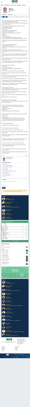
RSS (7, 354)
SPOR (15, 5)
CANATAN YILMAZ (8, 304)
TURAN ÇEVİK (8, 315)
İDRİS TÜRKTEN (8, 319)
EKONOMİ (23, 5)
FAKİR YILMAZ (8, 334)
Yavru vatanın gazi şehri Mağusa (7, 166)
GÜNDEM (2, 5)
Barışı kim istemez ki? (9, 218)
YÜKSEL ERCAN (8, 198)
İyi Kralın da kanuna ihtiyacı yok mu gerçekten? (12, 290)
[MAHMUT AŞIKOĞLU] (5, 10)
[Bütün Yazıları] (27, 162)
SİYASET (3, 349)
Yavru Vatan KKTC (5, 168)
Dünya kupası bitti (5, 169)
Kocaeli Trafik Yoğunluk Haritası (23, 340)
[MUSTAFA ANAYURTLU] (3, 327)
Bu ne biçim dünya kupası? (7, 175)
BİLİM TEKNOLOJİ (7, 5)
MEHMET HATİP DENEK (9, 202)
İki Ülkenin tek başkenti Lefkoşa (7, 165)
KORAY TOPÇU (8, 213)
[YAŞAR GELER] (3, 308)
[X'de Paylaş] (3, 17)
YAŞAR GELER (8, 308)
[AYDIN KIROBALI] (3, 323)
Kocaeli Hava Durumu (21, 339)
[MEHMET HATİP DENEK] (3, 286)
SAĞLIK (16, 349)
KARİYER (12, 5)
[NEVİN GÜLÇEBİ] (3, 206)
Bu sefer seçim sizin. (9, 214)
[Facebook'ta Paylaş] (2, 17)
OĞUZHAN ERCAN (8, 330)
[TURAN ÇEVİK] (3, 316)
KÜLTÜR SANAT (19, 5)
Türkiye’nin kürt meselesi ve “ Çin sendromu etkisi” (13, 320)
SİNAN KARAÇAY (8, 217)
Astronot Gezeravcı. (6, 172)
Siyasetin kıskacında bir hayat (10, 199)
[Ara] (28, 2)
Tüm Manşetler (21, 342)
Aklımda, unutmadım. (9, 316)
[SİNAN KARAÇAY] (3, 217)
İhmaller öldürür (8, 294)
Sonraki (26, 155)
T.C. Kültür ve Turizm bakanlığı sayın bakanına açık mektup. (14, 305)
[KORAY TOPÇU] (3, 297)
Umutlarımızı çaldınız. (9, 309)
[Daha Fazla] (6, 17)
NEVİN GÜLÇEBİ (8, 289)
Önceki (4, 155)
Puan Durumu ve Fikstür (22, 341)
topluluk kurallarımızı (9, 190)
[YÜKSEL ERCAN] (3, 282)
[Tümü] (27, 196)
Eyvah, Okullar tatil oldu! (6, 173)
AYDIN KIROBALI (8, 323)
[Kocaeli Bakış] (15, 1)
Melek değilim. (8, 203)
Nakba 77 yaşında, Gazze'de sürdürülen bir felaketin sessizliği (15, 331)
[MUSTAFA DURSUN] (3, 312)
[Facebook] (9, 344)
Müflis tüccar (8, 324)
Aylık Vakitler (4, 277)
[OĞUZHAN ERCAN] (3, 331)
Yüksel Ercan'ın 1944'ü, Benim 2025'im (11, 335)
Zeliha (4, 176)
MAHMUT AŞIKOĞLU (12, 10)
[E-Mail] (9, 11)
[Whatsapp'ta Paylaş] (5, 17)
